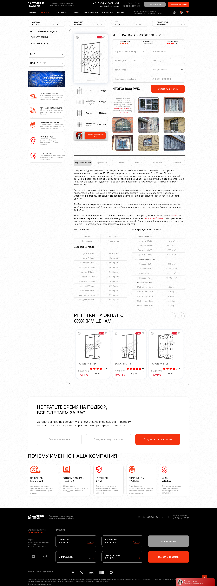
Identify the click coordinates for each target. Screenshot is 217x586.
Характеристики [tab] (83, 162)
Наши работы (91, 12)
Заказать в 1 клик (168, 88)
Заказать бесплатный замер (95, 136)
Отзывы (75, 12)
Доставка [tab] (102, 162)
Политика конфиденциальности (40, 572)
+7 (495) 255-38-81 (106, 3)
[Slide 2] (93, 80)
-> (181, 316)
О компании (60, 12)
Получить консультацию (158, 439)
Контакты (122, 12)
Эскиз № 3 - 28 (159, 363)
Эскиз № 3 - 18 (123, 363)
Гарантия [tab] (157, 162)
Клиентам (107, 12)
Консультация (155, 4)
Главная (32, 12)
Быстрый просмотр (93, 346)
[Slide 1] (89, 80)
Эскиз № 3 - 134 (87, 363)
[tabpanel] (129, 239)
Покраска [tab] (176, 162)
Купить (99, 373)
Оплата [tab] (120, 162)
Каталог (45, 12)
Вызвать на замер (178, 4)
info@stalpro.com (111, 6)
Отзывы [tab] (139, 162)
